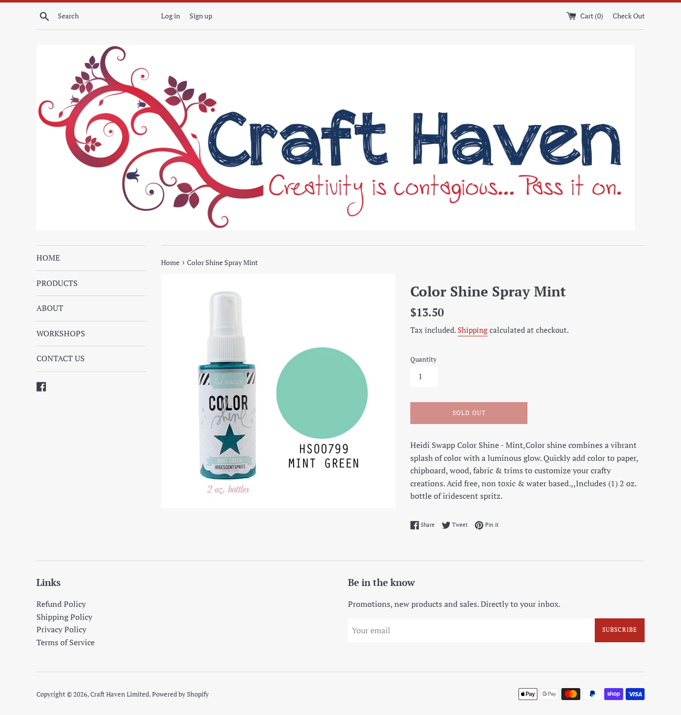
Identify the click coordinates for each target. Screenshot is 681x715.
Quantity (423, 359)
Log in (170, 15)
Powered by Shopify (180, 694)
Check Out (629, 15)
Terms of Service (65, 642)
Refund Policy (61, 603)
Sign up (200, 15)
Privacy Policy (61, 629)
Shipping (473, 330)
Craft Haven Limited (119, 694)
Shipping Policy (64, 616)
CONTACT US (60, 358)
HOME (48, 257)
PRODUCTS (57, 283)
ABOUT (49, 307)
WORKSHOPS (60, 333)
